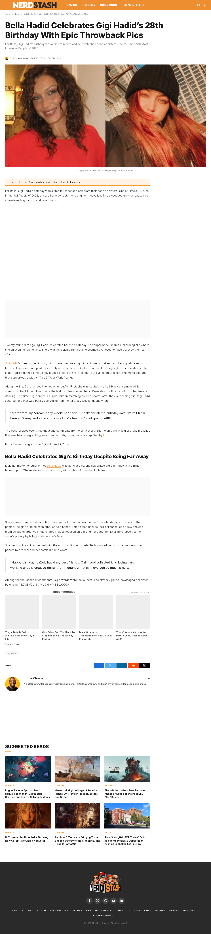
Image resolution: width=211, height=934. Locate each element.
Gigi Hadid (11, 363)
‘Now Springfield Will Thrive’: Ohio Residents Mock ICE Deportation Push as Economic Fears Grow (125, 841)
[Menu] (7, 5)
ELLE (106, 435)
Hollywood (108, 4)
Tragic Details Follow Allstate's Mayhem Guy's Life (20, 636)
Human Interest (133, 4)
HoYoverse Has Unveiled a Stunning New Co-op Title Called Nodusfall (26, 839)
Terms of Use (142, 910)
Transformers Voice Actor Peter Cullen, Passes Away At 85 (132, 636)
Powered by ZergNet (140, 592)
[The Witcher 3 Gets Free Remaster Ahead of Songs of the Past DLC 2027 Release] (127, 769)
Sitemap (160, 910)
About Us (18, 910)
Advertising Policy (105, 915)
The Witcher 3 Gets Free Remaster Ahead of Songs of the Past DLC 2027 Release (125, 794)
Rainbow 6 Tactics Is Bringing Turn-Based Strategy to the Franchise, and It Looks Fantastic (77, 841)
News (107, 832)
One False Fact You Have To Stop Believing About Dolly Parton (58, 636)
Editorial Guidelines (182, 910)
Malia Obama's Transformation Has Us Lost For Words (95, 636)
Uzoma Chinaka (20, 58)
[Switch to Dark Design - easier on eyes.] (204, 5)
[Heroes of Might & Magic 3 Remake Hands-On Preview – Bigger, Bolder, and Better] (78, 769)
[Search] (199, 5)
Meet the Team (59, 910)
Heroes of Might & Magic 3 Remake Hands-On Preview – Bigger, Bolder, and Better (76, 794)
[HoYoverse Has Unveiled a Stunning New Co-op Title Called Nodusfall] (28, 815)
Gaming (72, 4)
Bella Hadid (53, 465)
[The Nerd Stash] (35, 5)
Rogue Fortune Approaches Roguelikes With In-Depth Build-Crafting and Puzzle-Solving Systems (27, 794)
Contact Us (122, 910)
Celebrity (88, 4)
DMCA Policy (103, 910)
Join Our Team (37, 910)
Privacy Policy (82, 910)
